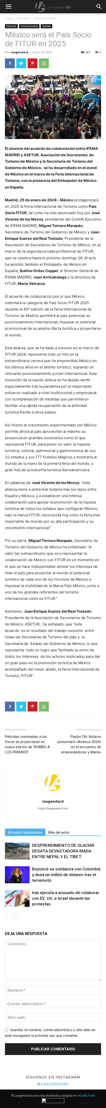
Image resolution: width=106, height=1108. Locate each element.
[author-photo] (53, 794)
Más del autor (59, 832)
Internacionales (44, 18)
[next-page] (16, 917)
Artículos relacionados (25, 832)
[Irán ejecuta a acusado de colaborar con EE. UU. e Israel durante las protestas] (17, 898)
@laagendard (53, 1083)
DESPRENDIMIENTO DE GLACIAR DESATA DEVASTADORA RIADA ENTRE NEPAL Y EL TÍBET (63, 851)
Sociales (46, 26)
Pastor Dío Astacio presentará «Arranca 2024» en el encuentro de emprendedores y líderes (79, 744)
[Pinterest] (32, 63)
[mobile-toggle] (8, 6)
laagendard (19, 52)
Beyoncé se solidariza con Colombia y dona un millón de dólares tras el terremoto (66, 874)
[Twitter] (21, 63)
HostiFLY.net (86, 1095)
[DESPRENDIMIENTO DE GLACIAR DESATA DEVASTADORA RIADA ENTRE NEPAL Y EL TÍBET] (17, 851)
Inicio (8, 18)
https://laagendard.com (53, 808)
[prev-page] (8, 917)
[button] (99, 6)
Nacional (23, 18)
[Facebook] (10, 63)
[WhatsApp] (44, 63)
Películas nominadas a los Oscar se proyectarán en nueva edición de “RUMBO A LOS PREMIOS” (27, 744)
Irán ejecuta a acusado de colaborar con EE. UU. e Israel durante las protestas (65, 898)
